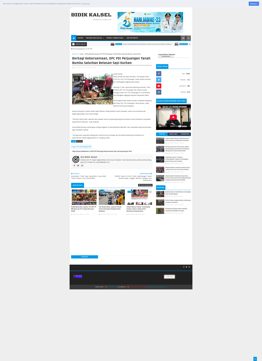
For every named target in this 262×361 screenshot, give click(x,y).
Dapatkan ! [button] (254, 4)
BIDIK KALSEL (91, 15)
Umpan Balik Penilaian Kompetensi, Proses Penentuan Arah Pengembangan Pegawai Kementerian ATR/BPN (178, 178)
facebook (84, 257)
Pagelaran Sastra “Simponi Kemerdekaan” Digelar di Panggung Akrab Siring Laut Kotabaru (176, 159)
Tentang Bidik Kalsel (94, 38)
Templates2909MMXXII (136, 287)
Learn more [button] (85, 4)
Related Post (77, 185)
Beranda (75, 54)
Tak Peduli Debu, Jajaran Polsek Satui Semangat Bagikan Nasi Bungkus (110, 209)
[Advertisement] (112, 222)
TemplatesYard (112, 287)
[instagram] (189, 267)
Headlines (173, 134)
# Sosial (79, 141)
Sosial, (94, 67)
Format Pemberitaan (114, 38)
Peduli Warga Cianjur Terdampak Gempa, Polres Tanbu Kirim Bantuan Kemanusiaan (138, 209)
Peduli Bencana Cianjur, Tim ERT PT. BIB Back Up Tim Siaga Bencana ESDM (84, 209)
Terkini (162, 134)
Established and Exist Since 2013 (156, 287)
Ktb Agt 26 (108, 44)
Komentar (185, 134)
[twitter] (186, 267)
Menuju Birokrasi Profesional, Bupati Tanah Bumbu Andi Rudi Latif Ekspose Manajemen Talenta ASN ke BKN (177, 149)
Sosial (81, 54)
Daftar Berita (132, 38)
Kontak (80, 38)
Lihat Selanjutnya (146, 185)
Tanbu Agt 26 (173, 44)
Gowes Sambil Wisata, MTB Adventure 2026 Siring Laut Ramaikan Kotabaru (137, 44)
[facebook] (184, 267)
